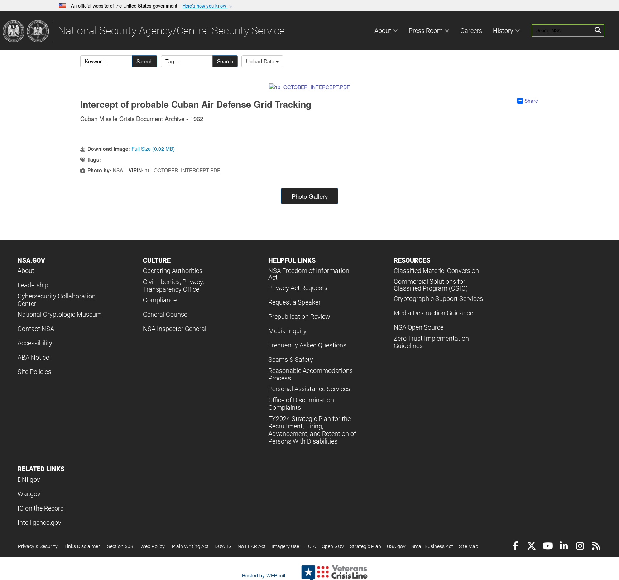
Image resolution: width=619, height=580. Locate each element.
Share (531, 101)
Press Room (426, 30)
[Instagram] (580, 547)
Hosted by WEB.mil (263, 575)
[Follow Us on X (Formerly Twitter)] (531, 547)
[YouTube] (547, 547)
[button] (208, 6)
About (382, 30)
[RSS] (596, 547)
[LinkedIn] (563, 547)
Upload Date (261, 61)
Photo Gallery (310, 196)
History (503, 30)
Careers (471, 30)
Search (144, 61)
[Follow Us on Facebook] (515, 547)
